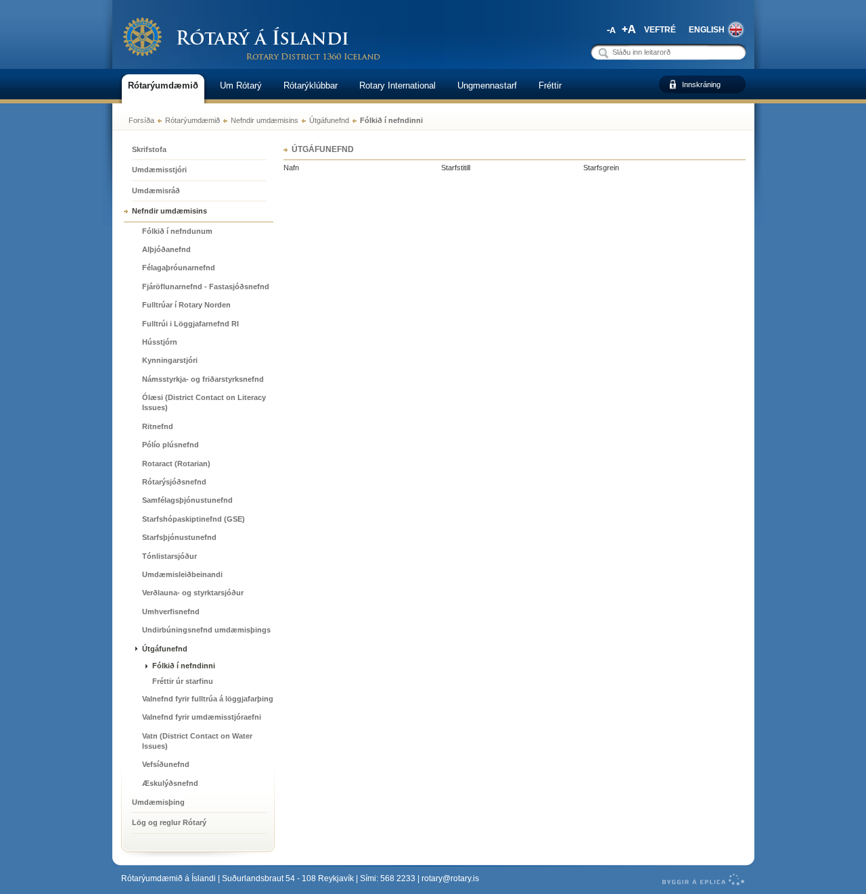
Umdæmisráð (156, 191)
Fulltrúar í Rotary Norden (186, 305)
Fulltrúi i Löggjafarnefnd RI (190, 324)
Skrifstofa (149, 149)
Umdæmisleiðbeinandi (182, 574)
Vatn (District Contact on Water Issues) (197, 741)
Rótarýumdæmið (192, 120)
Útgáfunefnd (329, 120)
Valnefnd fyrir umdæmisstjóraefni (201, 717)
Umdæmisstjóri (159, 170)
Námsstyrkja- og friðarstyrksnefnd (203, 379)
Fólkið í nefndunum (177, 231)
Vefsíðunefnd (165, 764)
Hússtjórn (159, 342)
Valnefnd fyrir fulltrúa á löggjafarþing (207, 699)
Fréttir (550, 85)
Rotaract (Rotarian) (176, 464)
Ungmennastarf (487, 85)
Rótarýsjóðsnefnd (174, 482)
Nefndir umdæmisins (264, 120)
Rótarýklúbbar (310, 85)
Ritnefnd (157, 426)
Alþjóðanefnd (166, 249)
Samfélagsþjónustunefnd (187, 500)
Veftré (660, 29)
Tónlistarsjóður (169, 556)
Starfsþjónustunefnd (179, 537)
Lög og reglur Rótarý (169, 822)
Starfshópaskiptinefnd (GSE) (193, 519)
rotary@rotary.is (450, 878)
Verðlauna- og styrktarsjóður (193, 593)
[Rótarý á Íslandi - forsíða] (252, 38)
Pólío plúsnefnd (170, 445)
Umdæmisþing (158, 802)
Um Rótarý (241, 85)
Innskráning (701, 84)
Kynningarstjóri (170, 360)
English (707, 29)
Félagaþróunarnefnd (178, 268)
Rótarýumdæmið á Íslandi (168, 878)
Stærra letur (629, 29)
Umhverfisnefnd (171, 611)
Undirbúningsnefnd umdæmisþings (206, 630)
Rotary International (397, 85)
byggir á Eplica (700, 880)
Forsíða (141, 120)
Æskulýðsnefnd (170, 783)
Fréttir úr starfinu (182, 681)
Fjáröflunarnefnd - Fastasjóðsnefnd (205, 286)
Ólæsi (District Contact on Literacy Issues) (204, 402)
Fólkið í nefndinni (391, 120)
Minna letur (609, 29)
